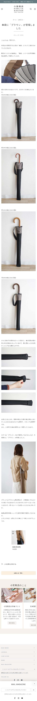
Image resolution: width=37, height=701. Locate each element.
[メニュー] (2, 9)
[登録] (35, 669)
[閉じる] (34, 684)
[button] (31, 9)
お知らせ (20, 19)
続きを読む (12, 623)
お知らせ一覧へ (18, 573)
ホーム (15, 19)
